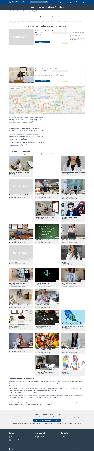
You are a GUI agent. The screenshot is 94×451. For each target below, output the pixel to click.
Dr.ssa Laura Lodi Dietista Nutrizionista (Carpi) (73, 172)
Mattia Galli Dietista (14, 326)
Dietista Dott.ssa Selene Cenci (43, 283)
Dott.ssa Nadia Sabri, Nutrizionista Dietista (47, 69)
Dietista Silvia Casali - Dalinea (69, 239)
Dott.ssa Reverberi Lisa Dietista (43, 239)
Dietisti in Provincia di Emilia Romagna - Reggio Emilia (26, 11)
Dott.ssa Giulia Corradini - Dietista (44, 326)
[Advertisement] (47, 55)
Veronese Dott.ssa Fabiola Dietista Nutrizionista (70, 372)
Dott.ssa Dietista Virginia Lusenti (17, 283)
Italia (10, 11)
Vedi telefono (43, 42)
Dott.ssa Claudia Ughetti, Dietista (44, 305)
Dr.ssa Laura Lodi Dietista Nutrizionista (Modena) (71, 349)
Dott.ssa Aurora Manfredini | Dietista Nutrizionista (71, 195)
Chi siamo (11, 436)
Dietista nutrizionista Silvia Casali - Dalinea (20, 194)
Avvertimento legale (39, 437)
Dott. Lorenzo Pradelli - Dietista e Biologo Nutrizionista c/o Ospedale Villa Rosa (46, 349)
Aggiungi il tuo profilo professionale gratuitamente (47, 420)
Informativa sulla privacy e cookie (42, 439)
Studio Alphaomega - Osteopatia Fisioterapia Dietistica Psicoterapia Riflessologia (47, 372)
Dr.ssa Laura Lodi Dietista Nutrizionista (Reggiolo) (19, 173)
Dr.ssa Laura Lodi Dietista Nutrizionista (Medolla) (71, 261)
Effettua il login (81, 2)
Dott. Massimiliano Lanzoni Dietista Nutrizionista (70, 218)
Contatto (63, 436)
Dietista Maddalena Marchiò (16, 348)
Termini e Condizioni (39, 436)
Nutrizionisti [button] (52, 2)
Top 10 (37, 17)
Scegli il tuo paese (14, 449)
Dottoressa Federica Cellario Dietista (45, 217)
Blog (10, 440)
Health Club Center (40, 194)
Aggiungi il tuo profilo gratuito (67, 2)
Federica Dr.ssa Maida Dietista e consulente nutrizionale (72, 327)
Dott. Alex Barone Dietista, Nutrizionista (19, 305)
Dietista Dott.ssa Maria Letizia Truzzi (45, 31)
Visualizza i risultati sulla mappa (47, 100)
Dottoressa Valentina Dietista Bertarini (19, 261)
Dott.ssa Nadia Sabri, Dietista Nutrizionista (20, 239)
